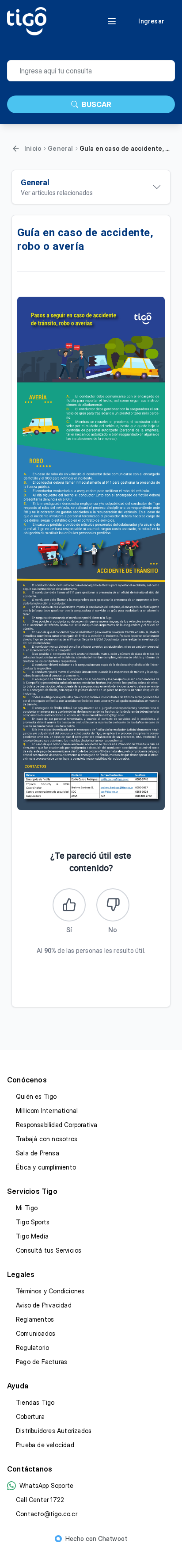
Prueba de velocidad (45, 1445)
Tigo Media (32, 1236)
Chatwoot (113, 1538)
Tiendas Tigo (35, 1402)
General (60, 148)
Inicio (33, 148)
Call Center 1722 (40, 1499)
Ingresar (151, 21)
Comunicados (35, 1333)
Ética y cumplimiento (46, 1167)
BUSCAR (96, 104)
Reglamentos (35, 1319)
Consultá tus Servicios (48, 1250)
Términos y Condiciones (50, 1291)
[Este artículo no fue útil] (112, 904)
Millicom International (47, 1110)
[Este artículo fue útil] (69, 904)
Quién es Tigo (36, 1096)
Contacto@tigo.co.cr (46, 1514)
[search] (91, 70)
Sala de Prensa (37, 1153)
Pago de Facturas (41, 1361)
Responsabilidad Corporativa (56, 1124)
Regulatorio (32, 1347)
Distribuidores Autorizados (53, 1430)
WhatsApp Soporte (46, 1485)
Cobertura (30, 1416)
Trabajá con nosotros (46, 1139)
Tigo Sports (32, 1222)
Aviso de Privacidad (44, 1305)
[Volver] (15, 148)
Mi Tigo (27, 1208)
